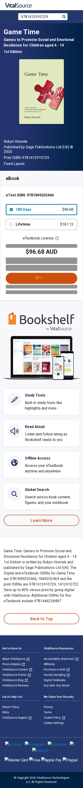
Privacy (48, 707)
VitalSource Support (15, 717)
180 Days (44, 209)
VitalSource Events (14, 674)
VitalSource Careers (15, 669)
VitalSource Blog (13, 680)
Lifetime (44, 224)
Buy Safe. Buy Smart (57, 685)
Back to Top (41, 618)
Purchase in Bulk (55, 669)
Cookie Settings (54, 723)
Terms (48, 712)
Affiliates (49, 664)
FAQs (5, 712)
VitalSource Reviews (15, 685)
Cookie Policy (53, 717)
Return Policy (10, 707)
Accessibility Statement (59, 659)
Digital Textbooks (54, 680)
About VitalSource (14, 659)
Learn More (41, 520)
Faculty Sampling (55, 674)
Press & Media (11, 664)
